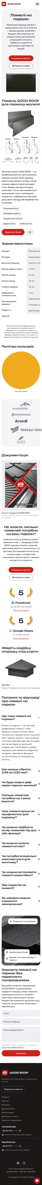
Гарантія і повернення (11, 1120)
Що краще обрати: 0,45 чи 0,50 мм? (16, 771)
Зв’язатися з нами (21, 65)
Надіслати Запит (13, 232)
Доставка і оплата (10, 1116)
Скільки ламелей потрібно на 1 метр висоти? (16, 798)
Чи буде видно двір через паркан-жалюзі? (19, 784)
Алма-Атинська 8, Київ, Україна (17, 1150)
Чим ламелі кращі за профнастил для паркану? (18, 814)
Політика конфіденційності (21, 1169)
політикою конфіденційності (13, 1047)
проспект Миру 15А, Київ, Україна (17, 1135)
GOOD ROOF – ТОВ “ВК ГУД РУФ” (21, 1172)
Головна (5, 1097)
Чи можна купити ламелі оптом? (15, 845)
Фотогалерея (8, 1112)
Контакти (6, 1105)
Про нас (5, 1101)
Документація (8, 1109)
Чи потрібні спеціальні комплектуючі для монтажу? (19, 859)
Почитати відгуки (21, 610)
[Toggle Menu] (37, 4)
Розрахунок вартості (13, 1089)
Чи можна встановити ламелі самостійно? (19, 874)
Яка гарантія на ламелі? (14, 887)
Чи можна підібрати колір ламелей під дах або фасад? (19, 830)
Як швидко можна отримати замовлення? (16, 901)
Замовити (21, 1053)
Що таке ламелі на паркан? (16, 717)
